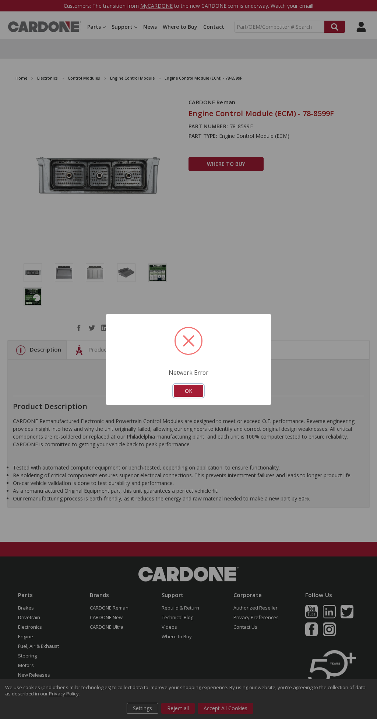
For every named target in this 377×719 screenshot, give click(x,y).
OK (188, 390)
